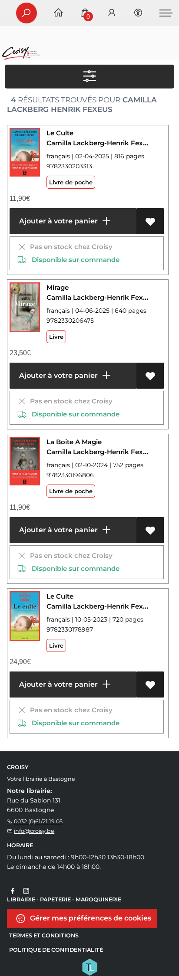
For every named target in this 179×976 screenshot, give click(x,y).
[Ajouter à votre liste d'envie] (150, 221)
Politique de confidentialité (56, 950)
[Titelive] (89, 966)
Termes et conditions (44, 935)
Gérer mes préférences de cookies (89, 918)
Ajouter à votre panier (57, 221)
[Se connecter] (111, 13)
